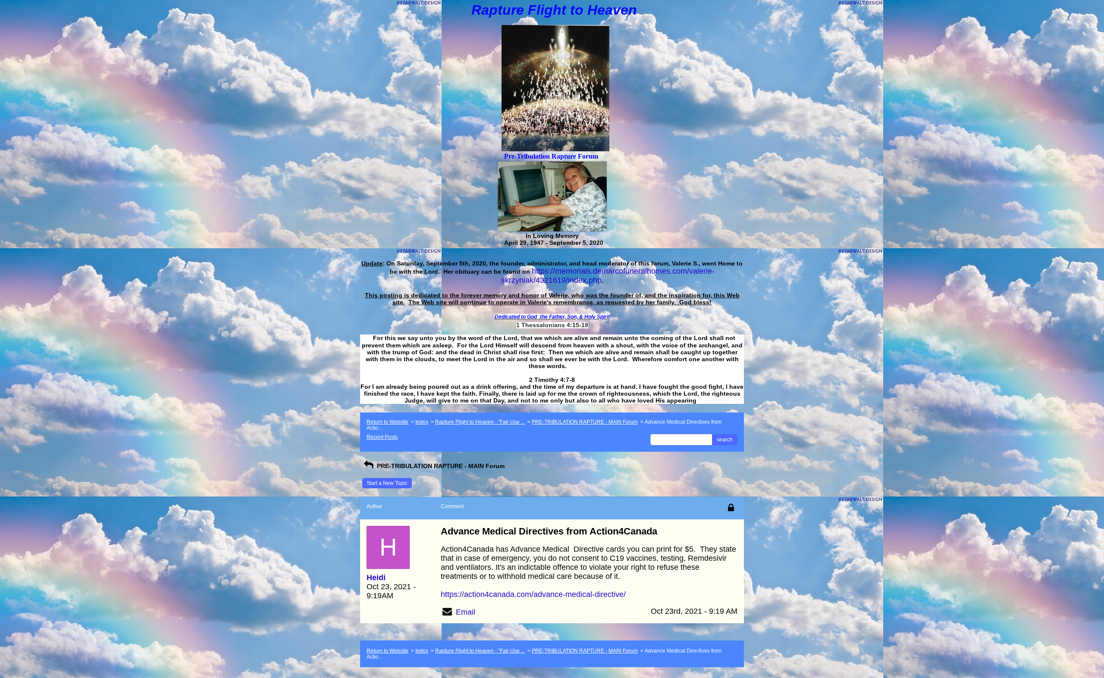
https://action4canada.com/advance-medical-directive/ (533, 594)
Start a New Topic (387, 483)
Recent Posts (382, 437)
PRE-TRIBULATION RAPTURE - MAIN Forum (585, 422)
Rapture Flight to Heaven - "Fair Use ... (480, 422)
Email (465, 612)
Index (421, 422)
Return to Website (387, 422)
